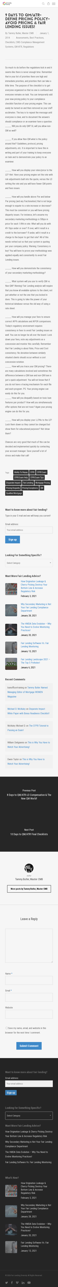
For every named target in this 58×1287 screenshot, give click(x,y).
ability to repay (21, 472)
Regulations (28, 46)
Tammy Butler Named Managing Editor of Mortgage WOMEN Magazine (27, 692)
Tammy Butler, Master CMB (21, 33)
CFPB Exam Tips (37, 477)
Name (8, 973)
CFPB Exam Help (21, 477)
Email (8, 990)
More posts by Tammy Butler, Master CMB (29, 889)
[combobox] (29, 563)
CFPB (32, 472)
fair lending (28, 483)
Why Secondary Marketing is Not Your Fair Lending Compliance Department (28, 1144)
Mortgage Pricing (43, 483)
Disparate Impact (13, 483)
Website (9, 1007)
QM (41, 488)
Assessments (22, 37)
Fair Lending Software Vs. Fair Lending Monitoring (28, 1162)
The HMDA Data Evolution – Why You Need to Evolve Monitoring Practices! (26, 1154)
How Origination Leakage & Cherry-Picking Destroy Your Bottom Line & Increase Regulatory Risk (28, 1134)
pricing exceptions (30, 488)
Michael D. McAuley (16, 708)
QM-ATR (18, 46)
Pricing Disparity (13, 488)
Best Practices (37, 37)
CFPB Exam (41, 472)
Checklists (10, 42)
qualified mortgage (14, 493)
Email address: (12, 524)
